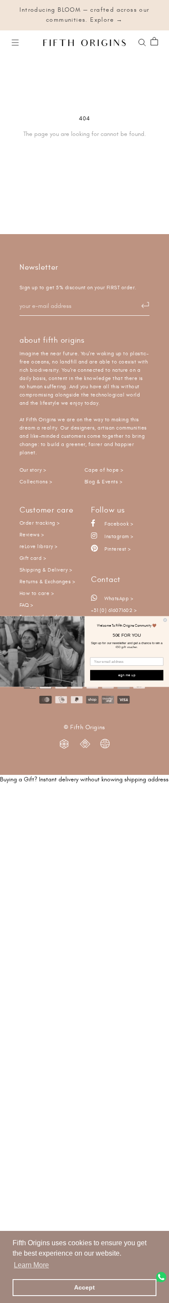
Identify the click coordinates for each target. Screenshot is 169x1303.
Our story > (33, 470)
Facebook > (118, 524)
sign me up (127, 675)
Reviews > (32, 535)
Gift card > (33, 558)
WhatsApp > (118, 598)
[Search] (142, 42)
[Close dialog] (165, 620)
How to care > (37, 593)
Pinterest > (117, 549)
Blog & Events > (103, 482)
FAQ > (26, 605)
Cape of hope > (104, 470)
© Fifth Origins (84, 727)
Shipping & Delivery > (46, 570)
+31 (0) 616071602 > (113, 610)
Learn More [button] (31, 1265)
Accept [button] (84, 1287)
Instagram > (118, 536)
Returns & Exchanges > (47, 582)
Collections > (36, 482)
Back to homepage (85, 164)
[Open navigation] (15, 42)
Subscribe (141, 305)
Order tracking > (40, 523)
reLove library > (39, 546)
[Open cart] (154, 42)
